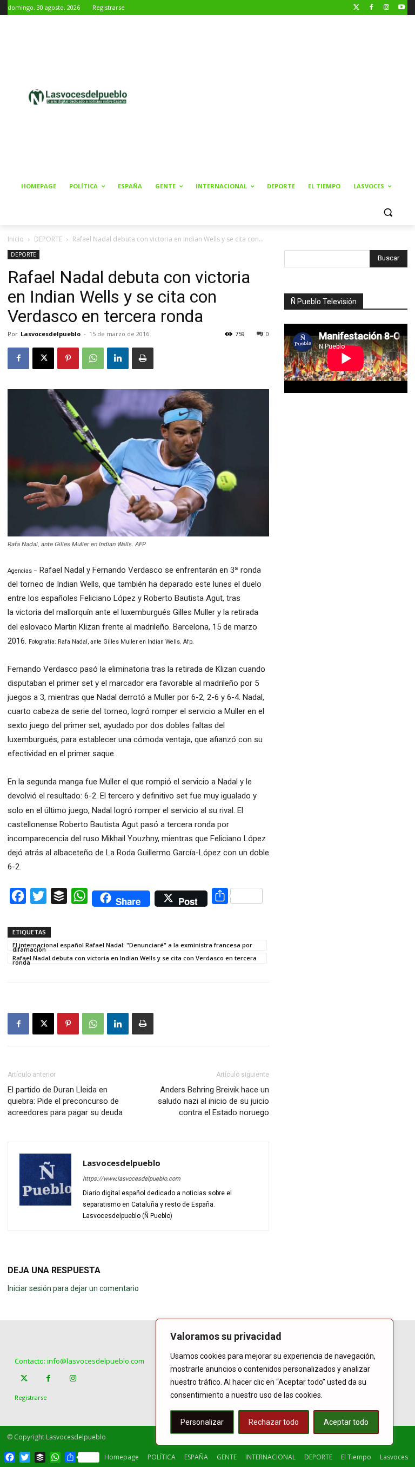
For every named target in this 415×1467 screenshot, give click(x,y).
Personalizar (202, 1422)
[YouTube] (401, 8)
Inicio (16, 239)
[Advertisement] (289, 96)
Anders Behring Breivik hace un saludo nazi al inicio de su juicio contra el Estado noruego (213, 1101)
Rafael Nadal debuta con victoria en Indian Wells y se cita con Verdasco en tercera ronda (134, 959)
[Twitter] (356, 8)
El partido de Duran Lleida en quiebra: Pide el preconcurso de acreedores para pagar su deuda (65, 1101)
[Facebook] (371, 8)
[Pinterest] (68, 358)
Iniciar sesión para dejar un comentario (73, 1288)
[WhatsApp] (93, 358)
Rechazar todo (274, 1422)
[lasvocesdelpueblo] (81, 97)
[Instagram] (386, 8)
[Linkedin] (118, 358)
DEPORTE (48, 239)
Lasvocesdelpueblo (51, 334)
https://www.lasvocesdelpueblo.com (131, 1178)
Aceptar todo (346, 1422)
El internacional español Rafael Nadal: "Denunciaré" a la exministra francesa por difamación (132, 946)
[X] (43, 358)
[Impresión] (142, 358)
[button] (387, 212)
